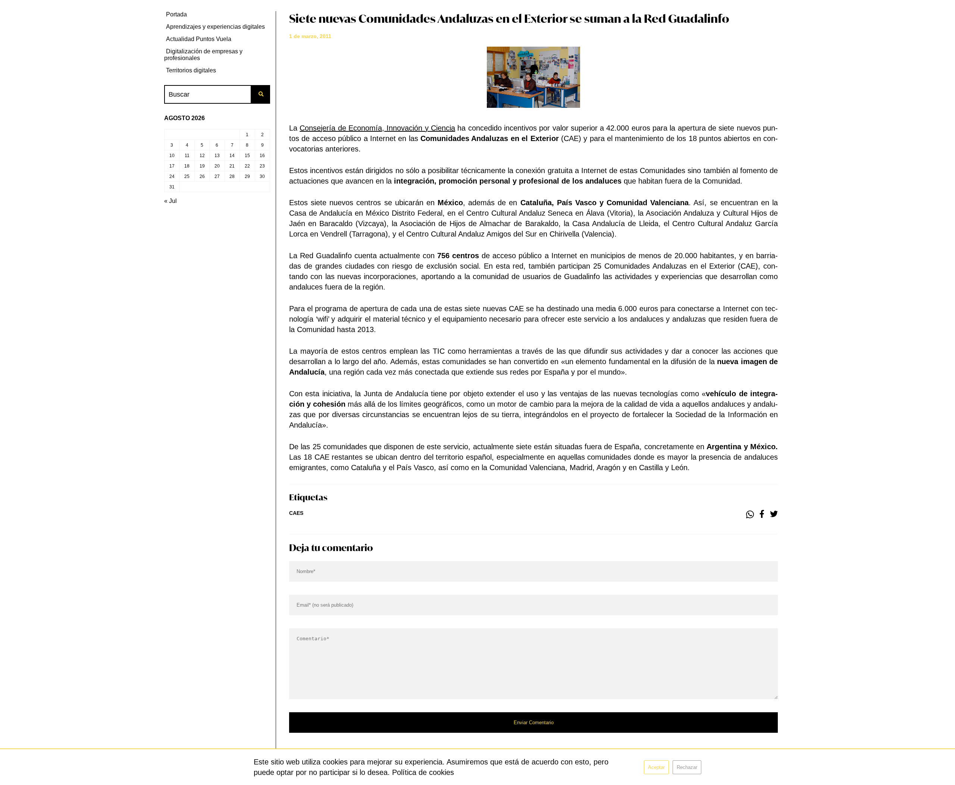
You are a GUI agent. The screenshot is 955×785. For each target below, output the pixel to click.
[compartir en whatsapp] (750, 514)
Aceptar (656, 767)
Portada (176, 14)
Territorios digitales (191, 70)
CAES (296, 513)
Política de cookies (423, 772)
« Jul (170, 201)
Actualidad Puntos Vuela (198, 39)
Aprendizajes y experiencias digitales (215, 27)
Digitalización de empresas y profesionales (203, 54)
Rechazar (687, 767)
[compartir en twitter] (774, 514)
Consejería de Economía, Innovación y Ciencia (377, 128)
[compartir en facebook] (762, 514)
